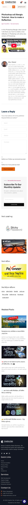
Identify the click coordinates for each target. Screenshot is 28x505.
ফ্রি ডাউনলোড (20, 294)
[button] (25, 2)
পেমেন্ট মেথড (21, 291)
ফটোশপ (3, 291)
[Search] (13, 6)
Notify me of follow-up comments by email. (14, 159)
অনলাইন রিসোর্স (5, 297)
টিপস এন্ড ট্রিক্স (5, 294)
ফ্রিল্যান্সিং (16, 291)
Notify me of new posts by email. (11, 165)
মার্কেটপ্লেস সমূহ (12, 294)
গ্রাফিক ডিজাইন (9, 291)
